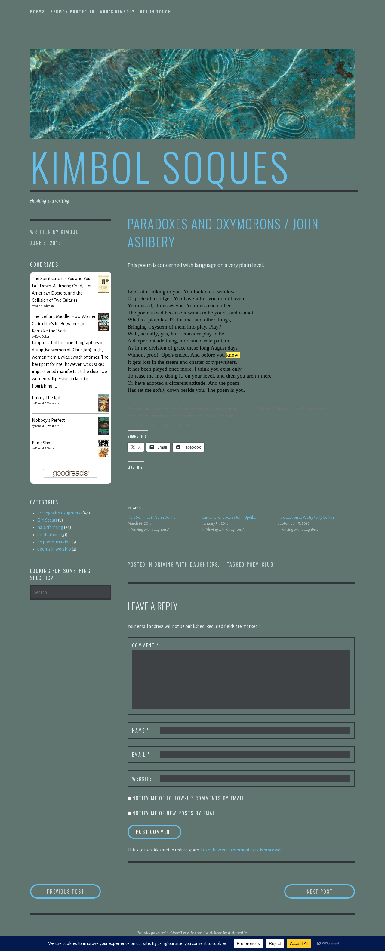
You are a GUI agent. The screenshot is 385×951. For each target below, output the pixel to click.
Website (142, 778)
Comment (145, 645)
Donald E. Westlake (47, 403)
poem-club (260, 564)
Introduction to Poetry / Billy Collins (306, 517)
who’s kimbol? (117, 11)
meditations (48, 534)
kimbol (69, 232)
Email (141, 754)
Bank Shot (42, 442)
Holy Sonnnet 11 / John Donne (152, 517)
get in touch (155, 11)
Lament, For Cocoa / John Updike (229, 517)
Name (140, 730)
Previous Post (74, 891)
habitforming (50, 527)
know (232, 355)
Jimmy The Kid (46, 397)
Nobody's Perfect (48, 420)
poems (37, 11)
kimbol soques (160, 166)
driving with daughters (186, 564)
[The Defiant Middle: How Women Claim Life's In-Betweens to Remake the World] (103, 329)
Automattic (237, 933)
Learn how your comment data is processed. (242, 850)
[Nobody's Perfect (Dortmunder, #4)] (103, 433)
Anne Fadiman (44, 305)
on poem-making (54, 541)
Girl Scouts (47, 520)
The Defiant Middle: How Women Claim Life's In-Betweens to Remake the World (64, 323)
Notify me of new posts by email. (175, 813)
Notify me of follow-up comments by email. (189, 798)
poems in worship (54, 549)
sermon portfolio (72, 11)
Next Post (331, 891)
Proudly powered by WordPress (163, 933)
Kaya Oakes (42, 336)
